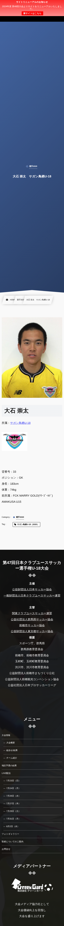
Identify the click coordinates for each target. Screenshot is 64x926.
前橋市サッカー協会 (32, 625)
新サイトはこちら (32, 13)
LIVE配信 (6, 773)
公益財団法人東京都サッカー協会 (32, 631)
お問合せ (6, 849)
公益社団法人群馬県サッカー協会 (32, 619)
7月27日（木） (13, 803)
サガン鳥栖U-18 (20, 423)
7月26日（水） (13, 796)
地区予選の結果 (9, 765)
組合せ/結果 (12, 750)
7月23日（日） (13, 780)
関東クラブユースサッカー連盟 (32, 613)
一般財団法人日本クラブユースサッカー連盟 (32, 595)
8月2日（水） (12, 826)
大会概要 (10, 743)
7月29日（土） (13, 811)
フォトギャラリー (10, 834)
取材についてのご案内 (12, 841)
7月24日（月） (13, 788)
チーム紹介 (11, 758)
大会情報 (6, 735)
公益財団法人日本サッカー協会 (32, 589)
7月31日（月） (13, 819)
